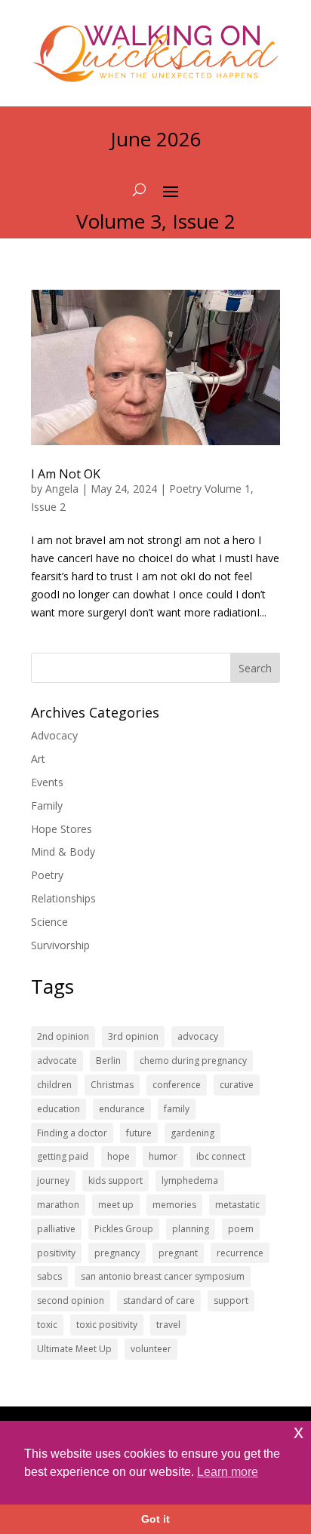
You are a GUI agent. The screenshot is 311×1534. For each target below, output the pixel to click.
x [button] (298, 1432)
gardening (192, 1133)
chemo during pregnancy (193, 1060)
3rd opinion (133, 1036)
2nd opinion (63, 1036)
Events (47, 782)
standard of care (159, 1300)
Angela (62, 488)
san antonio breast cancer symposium (163, 1276)
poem (241, 1228)
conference (176, 1084)
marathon (58, 1204)
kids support (115, 1180)
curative (237, 1084)
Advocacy (54, 735)
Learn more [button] (227, 1471)
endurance (122, 1108)
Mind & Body (63, 851)
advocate (57, 1060)
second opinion (70, 1300)
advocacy (197, 1036)
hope (118, 1156)
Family (47, 805)
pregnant (178, 1253)
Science (49, 922)
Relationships (63, 898)
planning (190, 1228)
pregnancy (117, 1253)
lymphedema (190, 1180)
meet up (116, 1204)
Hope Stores (61, 829)
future (139, 1133)
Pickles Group (123, 1228)
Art (38, 759)
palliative (56, 1228)
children (54, 1084)
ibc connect (220, 1156)
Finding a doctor (72, 1133)
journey (53, 1180)
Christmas (112, 1084)
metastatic (237, 1204)
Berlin (108, 1060)
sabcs (49, 1276)
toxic (47, 1324)
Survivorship (60, 945)
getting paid (62, 1156)
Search (255, 668)
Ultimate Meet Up (74, 1348)
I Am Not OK (65, 474)
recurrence (240, 1253)
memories (174, 1204)
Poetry (47, 875)
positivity (56, 1253)
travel (168, 1324)
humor (163, 1156)
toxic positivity (106, 1324)
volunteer (151, 1348)
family (176, 1108)
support (231, 1300)
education (58, 1108)
